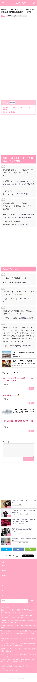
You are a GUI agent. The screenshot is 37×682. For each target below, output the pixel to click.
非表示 (12, 102)
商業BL (4, 575)
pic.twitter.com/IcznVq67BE (23, 217)
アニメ (4, 580)
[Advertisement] (18, 39)
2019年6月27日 (22, 194)
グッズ (16, 16)
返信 (31, 388)
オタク (3, 15)
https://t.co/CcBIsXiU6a (18, 214)
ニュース (24, 16)
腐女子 (4, 570)
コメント (6, 442)
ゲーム (4, 590)
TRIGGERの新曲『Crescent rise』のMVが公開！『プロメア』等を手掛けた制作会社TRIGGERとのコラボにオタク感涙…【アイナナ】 (18, 633)
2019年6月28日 (25, 282)
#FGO (29, 181)
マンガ (4, 585)
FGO (9, 16)
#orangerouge (9, 184)
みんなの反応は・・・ (11, 112)
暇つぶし (4, 595)
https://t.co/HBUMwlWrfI (18, 181)
